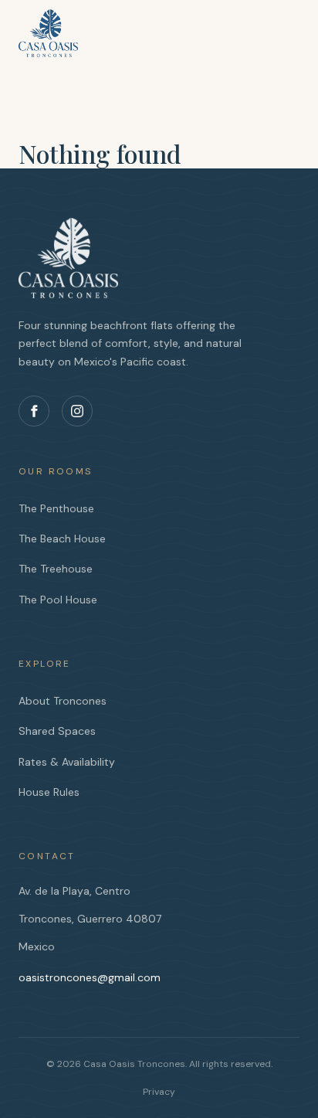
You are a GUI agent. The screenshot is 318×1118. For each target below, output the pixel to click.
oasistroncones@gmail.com (90, 977)
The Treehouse (56, 569)
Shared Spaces (57, 731)
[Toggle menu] (284, 26)
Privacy (159, 1092)
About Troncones (63, 701)
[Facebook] (34, 411)
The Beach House (62, 538)
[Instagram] (77, 411)
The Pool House (58, 600)
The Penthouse (56, 508)
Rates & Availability (67, 762)
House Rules (49, 792)
